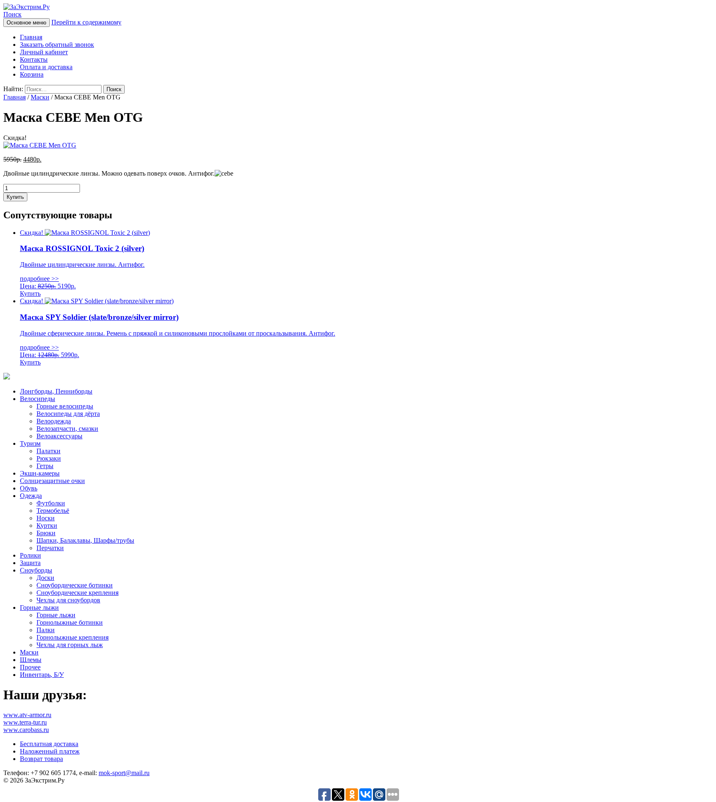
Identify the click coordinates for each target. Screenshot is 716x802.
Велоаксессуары (59, 436)
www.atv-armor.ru (27, 714)
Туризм (30, 443)
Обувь (28, 488)
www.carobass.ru (26, 729)
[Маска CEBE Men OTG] (39, 145)
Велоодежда (53, 421)
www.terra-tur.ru (25, 722)
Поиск (12, 14)
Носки (45, 518)
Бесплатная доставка (49, 743)
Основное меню (26, 22)
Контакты (34, 59)
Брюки (46, 532)
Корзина (32, 74)
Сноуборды (36, 570)
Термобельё (52, 510)
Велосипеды (37, 398)
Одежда (31, 495)
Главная (31, 37)
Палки (45, 629)
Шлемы (30, 659)
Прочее (30, 667)
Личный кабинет (44, 52)
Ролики (30, 555)
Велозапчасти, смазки (67, 428)
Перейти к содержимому (86, 22)
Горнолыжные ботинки (69, 622)
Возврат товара (41, 758)
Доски (45, 577)
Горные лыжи (39, 607)
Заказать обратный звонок (57, 44)
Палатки (48, 450)
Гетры (44, 465)
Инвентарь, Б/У (42, 674)
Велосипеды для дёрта (68, 413)
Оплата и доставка (46, 66)
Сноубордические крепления (77, 592)
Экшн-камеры (40, 473)
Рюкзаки (48, 458)
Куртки (46, 525)
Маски (40, 97)
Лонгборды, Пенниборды (56, 391)
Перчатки (50, 547)
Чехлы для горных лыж (69, 644)
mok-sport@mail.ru (124, 772)
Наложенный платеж (50, 751)
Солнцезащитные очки (52, 480)
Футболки (50, 503)
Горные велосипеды (64, 406)
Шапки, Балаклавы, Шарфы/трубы (85, 540)
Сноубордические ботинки (74, 585)
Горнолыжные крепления (72, 637)
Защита (30, 562)
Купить (15, 197)
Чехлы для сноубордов (68, 600)
